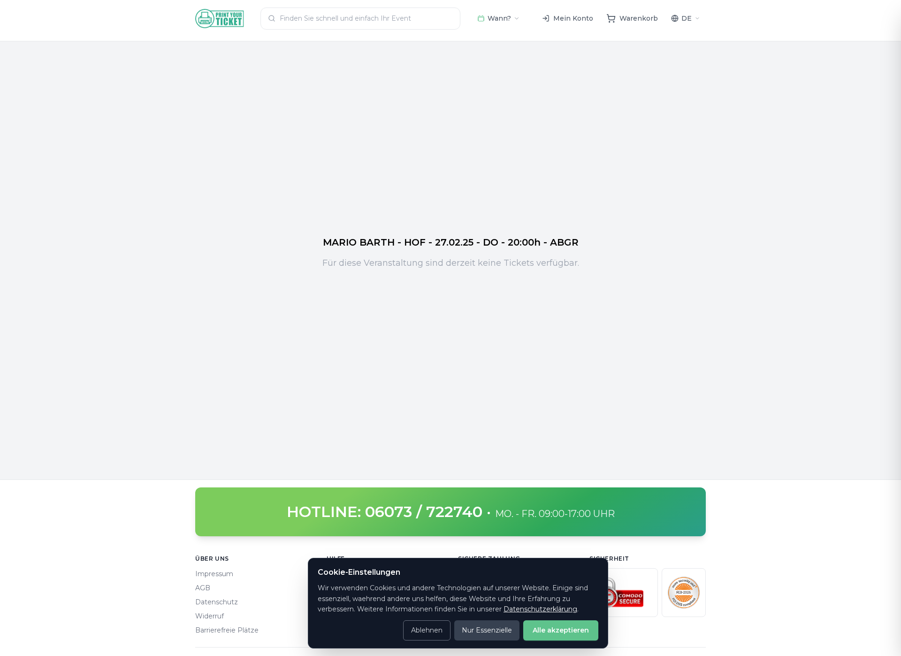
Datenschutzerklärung (540, 609)
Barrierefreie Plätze (227, 630)
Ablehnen (427, 630)
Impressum (214, 574)
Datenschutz (216, 602)
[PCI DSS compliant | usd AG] (684, 592)
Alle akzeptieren (561, 630)
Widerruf (209, 616)
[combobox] (360, 19)
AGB (202, 588)
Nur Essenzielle (487, 630)
